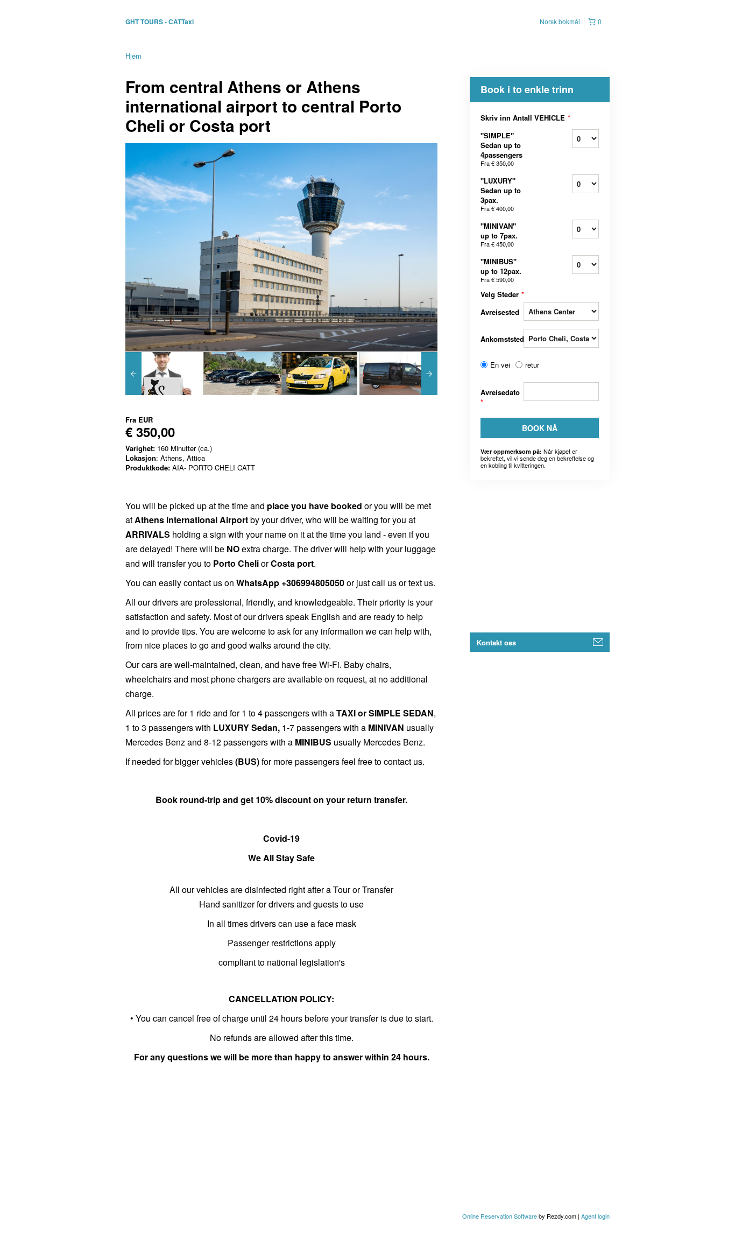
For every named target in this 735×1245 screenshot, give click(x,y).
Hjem (133, 56)
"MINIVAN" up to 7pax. (499, 234)
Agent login (595, 1216)
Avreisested (499, 312)
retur (532, 365)
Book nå (539, 428)
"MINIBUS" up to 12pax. (500, 270)
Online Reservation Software (499, 1216)
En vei (500, 365)
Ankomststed (502, 339)
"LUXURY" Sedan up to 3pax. (500, 194)
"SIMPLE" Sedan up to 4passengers (501, 148)
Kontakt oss (496, 642)
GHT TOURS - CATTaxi (159, 21)
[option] (164, 373)
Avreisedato (500, 397)
